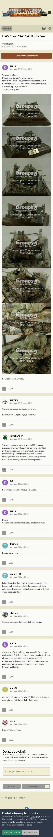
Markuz (14, 612)
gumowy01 (15, 573)
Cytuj (11, 388)
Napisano (21, 69)
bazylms (14, 399)
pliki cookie (35, 816)
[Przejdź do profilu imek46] (5, 689)
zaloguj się (35, 757)
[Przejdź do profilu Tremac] (5, 545)
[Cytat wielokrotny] (4, 389)
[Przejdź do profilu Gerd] (5, 723)
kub (12, 480)
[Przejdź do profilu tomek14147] (5, 437)
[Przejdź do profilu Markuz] (5, 615)
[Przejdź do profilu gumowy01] (5, 575)
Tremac (14, 543)
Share (12, 786)
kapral (10, 44)
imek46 (13, 687)
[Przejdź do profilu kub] (5, 482)
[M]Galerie (23, 46)
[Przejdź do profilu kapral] (5, 67)
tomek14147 (16, 435)
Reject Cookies (31, 832)
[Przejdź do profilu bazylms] (5, 401)
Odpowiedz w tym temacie (26, 55)
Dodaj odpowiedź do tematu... (20, 771)
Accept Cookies (13, 832)
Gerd (12, 720)
